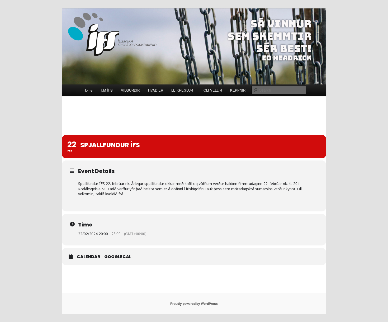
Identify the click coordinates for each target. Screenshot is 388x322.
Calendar (88, 256)
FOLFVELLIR (211, 90)
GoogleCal (117, 256)
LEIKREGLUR (182, 90)
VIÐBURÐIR (130, 90)
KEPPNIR (237, 90)
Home (87, 90)
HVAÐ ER (155, 90)
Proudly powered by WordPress (194, 303)
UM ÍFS (107, 90)
